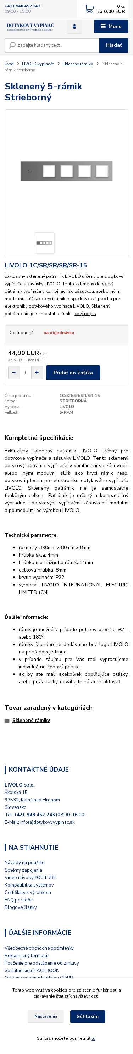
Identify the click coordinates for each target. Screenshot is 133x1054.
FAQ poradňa (19, 900)
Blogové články (21, 907)
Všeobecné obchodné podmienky (39, 948)
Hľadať (114, 45)
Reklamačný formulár (27, 956)
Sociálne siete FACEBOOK (32, 970)
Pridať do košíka (73, 372)
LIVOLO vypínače (38, 64)
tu (93, 1038)
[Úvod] (30, 26)
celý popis (85, 313)
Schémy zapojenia (23, 870)
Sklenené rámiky (77, 64)
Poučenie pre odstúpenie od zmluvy (42, 963)
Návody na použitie (24, 863)
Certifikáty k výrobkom (28, 892)
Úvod (9, 64)
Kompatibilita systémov (29, 885)
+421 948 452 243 (22, 6)
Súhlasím (88, 1016)
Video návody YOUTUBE (30, 877)
